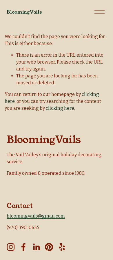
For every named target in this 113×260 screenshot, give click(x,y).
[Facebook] (23, 247)
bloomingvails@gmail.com (36, 216)
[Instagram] (11, 247)
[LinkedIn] (36, 247)
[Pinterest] (49, 247)
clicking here (60, 108)
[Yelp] (62, 247)
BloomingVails (24, 12)
